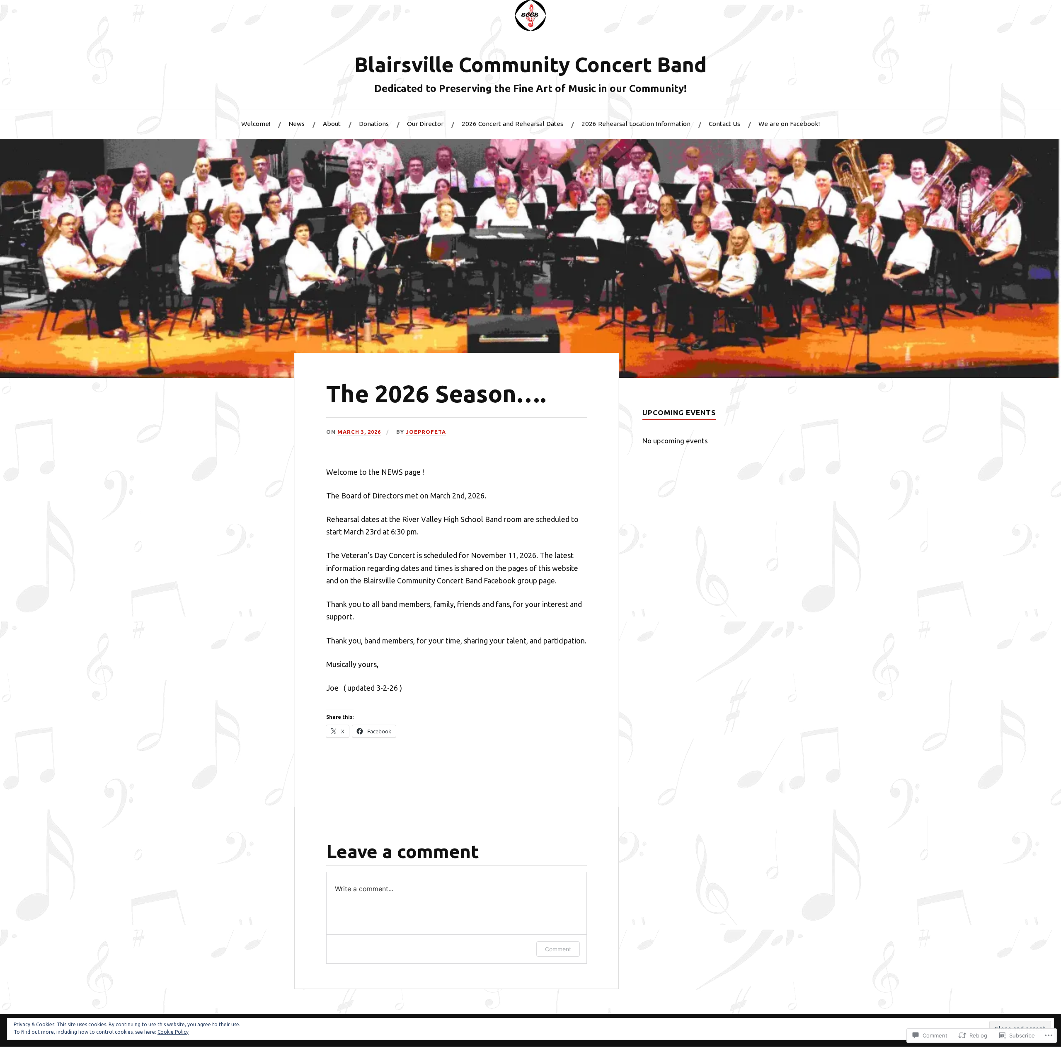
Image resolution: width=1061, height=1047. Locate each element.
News (296, 123)
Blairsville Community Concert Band (530, 64)
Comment (558, 949)
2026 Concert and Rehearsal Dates (512, 123)
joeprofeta (426, 432)
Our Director (425, 123)
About (332, 123)
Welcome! (255, 123)
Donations (374, 123)
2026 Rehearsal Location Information (635, 123)
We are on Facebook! (789, 123)
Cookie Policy (173, 1032)
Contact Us (724, 123)
